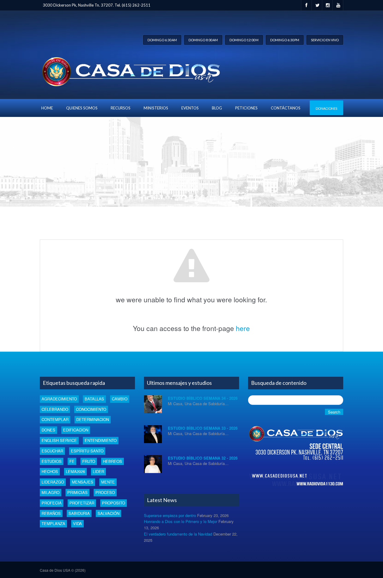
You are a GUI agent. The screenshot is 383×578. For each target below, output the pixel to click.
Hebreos (112, 461)
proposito (113, 503)
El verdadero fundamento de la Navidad (178, 534)
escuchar (52, 451)
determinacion (92, 419)
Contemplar (55, 419)
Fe (72, 461)
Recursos (120, 108)
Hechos (50, 471)
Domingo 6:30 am (162, 40)
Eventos (190, 108)
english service (59, 440)
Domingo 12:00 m (244, 40)
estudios (52, 461)
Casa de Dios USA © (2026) (63, 570)
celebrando (55, 409)
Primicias (77, 492)
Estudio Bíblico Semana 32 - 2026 (203, 458)
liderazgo (53, 482)
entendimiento (101, 440)
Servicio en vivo (325, 40)
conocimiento (91, 409)
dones (48, 430)
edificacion (75, 430)
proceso (105, 492)
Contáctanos (285, 108)
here (243, 328)
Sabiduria (79, 513)
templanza (53, 523)
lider (98, 471)
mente (108, 482)
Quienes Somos (82, 108)
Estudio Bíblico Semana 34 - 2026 (203, 398)
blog (217, 108)
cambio (119, 399)
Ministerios (156, 108)
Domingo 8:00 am (203, 40)
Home (47, 108)
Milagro (51, 492)
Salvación (108, 513)
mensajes (82, 482)
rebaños (51, 513)
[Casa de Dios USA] (130, 70)
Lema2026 (75, 471)
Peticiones (246, 108)
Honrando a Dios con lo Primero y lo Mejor (180, 521)
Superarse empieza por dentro (170, 515)
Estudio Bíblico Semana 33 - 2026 (203, 428)
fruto (88, 461)
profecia (52, 503)
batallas (94, 399)
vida (77, 523)
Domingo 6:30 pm (284, 40)
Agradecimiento (59, 399)
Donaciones (326, 108)
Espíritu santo (87, 451)
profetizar (81, 503)
